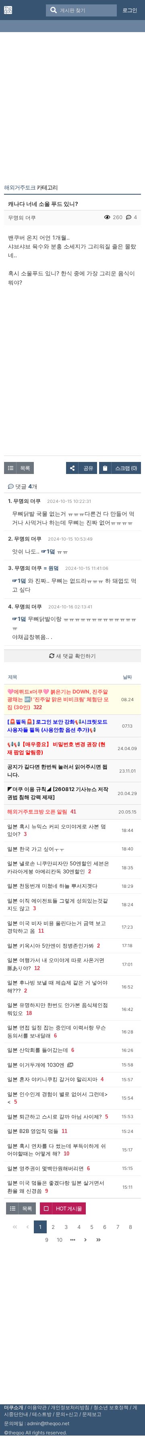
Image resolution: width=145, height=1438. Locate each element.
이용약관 (37, 1407)
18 (29, 1013)
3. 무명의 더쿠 (25, 568)
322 (37, 707)
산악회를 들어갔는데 (43, 1050)
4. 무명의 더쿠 (25, 606)
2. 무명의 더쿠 (24, 538)
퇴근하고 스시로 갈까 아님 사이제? (60, 1116)
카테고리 (31, 187)
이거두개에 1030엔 (41, 1065)
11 (41, 931)
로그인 (129, 10)
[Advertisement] (72, 109)
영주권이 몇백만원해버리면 (51, 1168)
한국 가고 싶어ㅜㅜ (41, 849)
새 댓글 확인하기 (75, 656)
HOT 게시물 (69, 1208)
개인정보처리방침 (70, 1407)
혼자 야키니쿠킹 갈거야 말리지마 (58, 1079)
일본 (12, 826)
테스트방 (42, 1414)
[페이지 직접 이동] (72, 1239)
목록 (25, 468)
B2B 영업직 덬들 (38, 1131)
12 (37, 968)
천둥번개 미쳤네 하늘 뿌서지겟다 (58, 886)
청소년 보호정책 (110, 1407)
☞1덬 (48, 551)
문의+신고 (67, 1414)
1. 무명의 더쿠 (24, 501)
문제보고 (92, 1414)
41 (73, 812)
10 (66, 1154)
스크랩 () (126, 468)
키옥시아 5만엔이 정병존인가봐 (56, 945)
